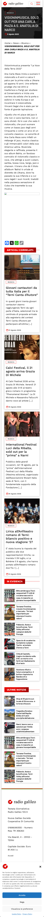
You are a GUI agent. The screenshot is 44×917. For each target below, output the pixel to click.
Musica (10, 13)
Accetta (22, 895)
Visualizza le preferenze (22, 909)
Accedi (10, 856)
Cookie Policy (16, 914)
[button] (40, 866)
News (16, 43)
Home (7, 43)
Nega (22, 902)
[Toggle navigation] (38, 3)
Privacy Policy (27, 914)
